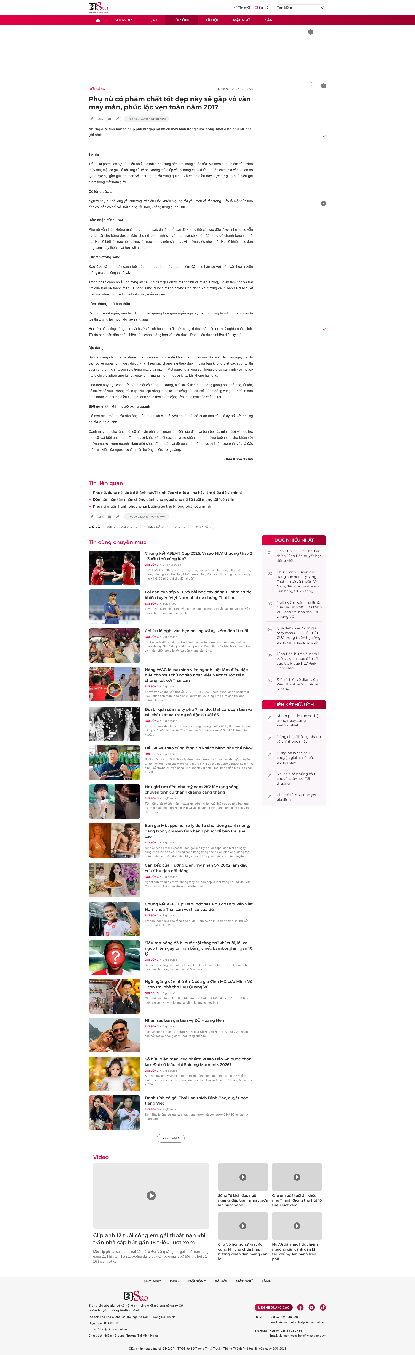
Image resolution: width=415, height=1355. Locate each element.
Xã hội (212, 20)
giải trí (296, 758)
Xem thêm (171, 1138)
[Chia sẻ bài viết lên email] (109, 119)
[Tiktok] (322, 1307)
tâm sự (297, 779)
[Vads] (310, 81)
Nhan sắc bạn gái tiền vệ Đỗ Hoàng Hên (184, 1020)
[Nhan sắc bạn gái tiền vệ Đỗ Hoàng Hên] (114, 1035)
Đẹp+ (152, 20)
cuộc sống (156, 527)
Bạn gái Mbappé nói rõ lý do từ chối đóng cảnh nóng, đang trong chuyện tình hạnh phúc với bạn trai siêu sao (197, 831)
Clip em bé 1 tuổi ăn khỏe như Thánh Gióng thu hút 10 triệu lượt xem (297, 1200)
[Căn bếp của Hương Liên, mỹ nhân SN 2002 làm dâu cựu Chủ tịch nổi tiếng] (114, 880)
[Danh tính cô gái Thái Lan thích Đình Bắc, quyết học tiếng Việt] (114, 1112)
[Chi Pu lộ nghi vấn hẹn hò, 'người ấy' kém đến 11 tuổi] (114, 645)
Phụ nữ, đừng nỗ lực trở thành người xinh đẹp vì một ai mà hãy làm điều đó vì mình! (167, 493)
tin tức (301, 716)
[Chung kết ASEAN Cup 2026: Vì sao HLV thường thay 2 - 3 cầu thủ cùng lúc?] (114, 568)
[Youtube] (311, 1307)
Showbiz (123, 20)
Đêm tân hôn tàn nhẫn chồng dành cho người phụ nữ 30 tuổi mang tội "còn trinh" (165, 499)
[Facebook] (300, 1307)
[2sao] (98, 20)
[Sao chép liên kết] (118, 119)
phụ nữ (180, 527)
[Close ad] (310, 32)
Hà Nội (259, 1317)
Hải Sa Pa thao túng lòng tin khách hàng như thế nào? (199, 748)
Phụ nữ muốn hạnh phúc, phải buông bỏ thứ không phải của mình (152, 506)
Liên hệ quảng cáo (273, 1307)
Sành (270, 20)
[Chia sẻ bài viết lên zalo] (100, 119)
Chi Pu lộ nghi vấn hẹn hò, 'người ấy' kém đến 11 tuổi (196, 631)
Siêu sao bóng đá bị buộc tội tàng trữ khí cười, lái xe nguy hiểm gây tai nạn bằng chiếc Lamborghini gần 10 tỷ (198, 948)
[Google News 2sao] (146, 119)
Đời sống (181, 20)
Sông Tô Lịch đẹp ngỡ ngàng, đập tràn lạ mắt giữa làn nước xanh (243, 1200)
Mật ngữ (241, 20)
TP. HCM (261, 1330)
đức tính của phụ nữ (122, 527)
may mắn (203, 527)
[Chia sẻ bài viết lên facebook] (92, 119)
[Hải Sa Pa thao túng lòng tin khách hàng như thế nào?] (114, 762)
